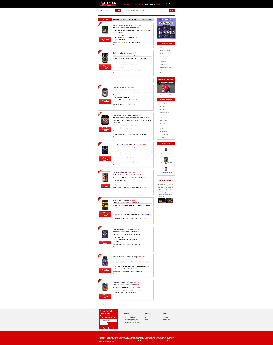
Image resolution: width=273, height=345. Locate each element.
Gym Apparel (163, 61)
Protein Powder (163, 47)
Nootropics (122, 258)
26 (120, 304)
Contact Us (147, 317)
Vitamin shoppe (163, 131)
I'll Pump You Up (163, 126)
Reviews (127, 313)
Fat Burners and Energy (134, 117)
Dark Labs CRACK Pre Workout (126, 229)
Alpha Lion (162, 106)
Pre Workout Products (124, 27)
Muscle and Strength (164, 112)
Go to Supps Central (105, 39)
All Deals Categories (166, 43)
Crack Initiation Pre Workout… (130, 316)
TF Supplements (163, 120)
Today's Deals (166, 143)
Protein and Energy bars (165, 67)
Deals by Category (118, 20)
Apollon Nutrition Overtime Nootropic (129, 257)
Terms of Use (166, 317)
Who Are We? (166, 180)
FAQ (164, 316)
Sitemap (146, 319)
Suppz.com (162, 123)
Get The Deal (105, 186)
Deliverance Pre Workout (124, 53)
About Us (146, 316)
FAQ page (113, 338)
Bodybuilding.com (164, 117)
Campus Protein (163, 103)
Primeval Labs (163, 109)
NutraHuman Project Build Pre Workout (130, 145)
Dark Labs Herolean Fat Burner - (127, 115)
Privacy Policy (166, 319)
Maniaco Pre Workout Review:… (131, 319)
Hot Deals (105, 20)
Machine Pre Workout (123, 88)
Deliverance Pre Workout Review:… (132, 322)
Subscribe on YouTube (166, 95)
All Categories (163, 72)
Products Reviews (146, 20)
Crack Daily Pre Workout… (130, 317)
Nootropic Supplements (165, 70)
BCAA (161, 53)
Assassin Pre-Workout (124, 172)
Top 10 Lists (132, 20)
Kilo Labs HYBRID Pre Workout (126, 282)
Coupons (122, 174)
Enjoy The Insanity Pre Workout (127, 25)
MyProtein (162, 115)
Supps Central (136, 27)
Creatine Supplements (165, 59)
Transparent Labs (164, 134)
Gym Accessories (164, 64)
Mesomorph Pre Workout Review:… (131, 320)
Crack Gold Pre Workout (124, 200)
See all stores (163, 137)
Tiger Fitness (163, 128)
